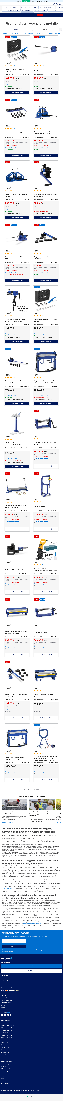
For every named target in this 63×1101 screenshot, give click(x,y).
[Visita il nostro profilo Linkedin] (8, 1015)
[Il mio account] (56, 4)
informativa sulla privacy (35, 950)
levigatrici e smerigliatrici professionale (33, 923)
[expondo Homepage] (3, 33)
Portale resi (31, 971)
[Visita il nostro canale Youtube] (2, 1015)
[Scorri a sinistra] (2, 15)
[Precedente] (28, 789)
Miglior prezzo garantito (13, 85)
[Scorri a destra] (60, 15)
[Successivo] (34, 789)
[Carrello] (59, 4)
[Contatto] (53, 4)
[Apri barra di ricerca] (50, 4)
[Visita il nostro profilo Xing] (10, 1015)
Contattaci (31, 966)
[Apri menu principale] (2, 4)
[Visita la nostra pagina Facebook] (5, 1015)
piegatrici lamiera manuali (8, 888)
